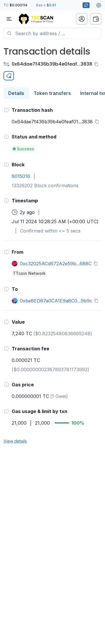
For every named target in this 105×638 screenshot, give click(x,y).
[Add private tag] (9, 75)
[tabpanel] (53, 275)
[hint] (6, 110)
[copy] (97, 64)
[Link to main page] (36, 19)
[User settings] (99, 5)
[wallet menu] (96, 19)
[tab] (16, 93)
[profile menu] (82, 19)
